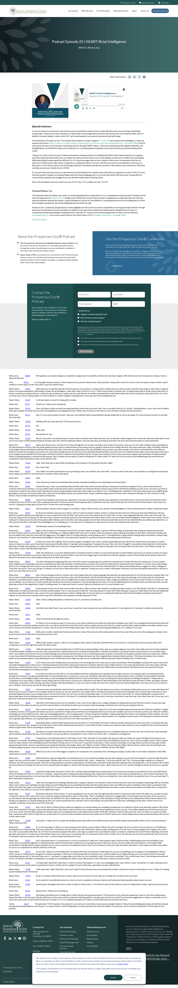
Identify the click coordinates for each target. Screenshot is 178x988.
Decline (133, 978)
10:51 (27, 614)
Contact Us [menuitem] (144, 11)
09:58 (27, 588)
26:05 (27, 884)
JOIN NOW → (117, 266)
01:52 (27, 430)
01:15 (27, 400)
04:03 (27, 486)
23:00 (27, 827)
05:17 (27, 508)
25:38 (27, 869)
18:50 (27, 751)
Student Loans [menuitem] (66, 935)
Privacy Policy (123, 964)
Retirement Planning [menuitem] (69, 939)
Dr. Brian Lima (104, 140)
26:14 (27, 891)
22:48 (27, 820)
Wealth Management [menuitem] (69, 942)
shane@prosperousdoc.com (104, 215)
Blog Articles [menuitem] (92, 939)
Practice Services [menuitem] (67, 952)
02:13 (27, 445)
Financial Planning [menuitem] (68, 931)
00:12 (26, 382)
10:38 (27, 599)
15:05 (27, 689)
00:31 (27, 389)
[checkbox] (111, 317)
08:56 (27, 575)
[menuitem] (43, 951)
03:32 (27, 463)
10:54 (27, 623)
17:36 (27, 731)
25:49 (27, 876)
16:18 (27, 709)
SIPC (129, 948)
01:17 (27, 404)
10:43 (27, 604)
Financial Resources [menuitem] (120, 11)
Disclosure (7, 971)
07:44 (27, 553)
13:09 (27, 662)
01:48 (27, 421)
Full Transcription (39, 219)
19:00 (27, 758)
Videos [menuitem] (90, 942)
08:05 (27, 561)
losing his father (57, 198)
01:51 (27, 425)
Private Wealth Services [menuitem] (67, 947)
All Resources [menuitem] (93, 931)
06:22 (27, 526)
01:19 (27, 408)
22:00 (27, 807)
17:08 (27, 723)
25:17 (27, 863)
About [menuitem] (134, 11)
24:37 (27, 851)
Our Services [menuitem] (73, 11)
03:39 (27, 471)
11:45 (27, 638)
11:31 (27, 632)
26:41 (26, 904)
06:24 (27, 530)
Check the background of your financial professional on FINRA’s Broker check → (148, 957)
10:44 (27, 608)
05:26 (27, 513)
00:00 (27, 376)
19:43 (27, 771)
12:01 (28, 649)
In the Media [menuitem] (92, 946)
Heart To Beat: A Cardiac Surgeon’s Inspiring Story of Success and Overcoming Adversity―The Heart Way (93, 143)
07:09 (27, 541)
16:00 (27, 703)
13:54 (27, 673)
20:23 (27, 782)
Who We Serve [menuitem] (87, 11)
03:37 (27, 467)
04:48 (27, 500)
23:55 (27, 840)
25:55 (27, 880)
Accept (113, 978)
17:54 (27, 738)
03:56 (27, 478)
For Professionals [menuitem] (103, 11)
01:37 (27, 415)
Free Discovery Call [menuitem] (160, 11)
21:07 (27, 794)
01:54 (27, 438)
